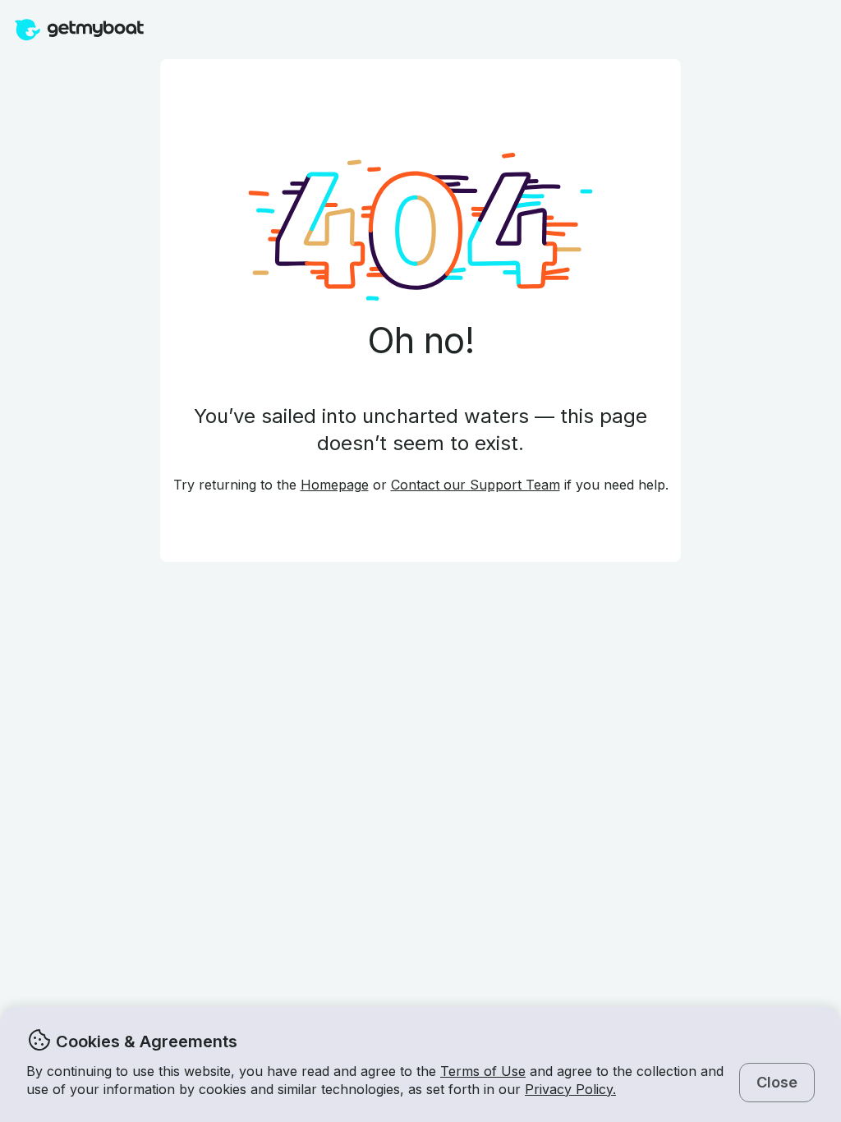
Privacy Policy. (570, 1089)
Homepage (335, 484)
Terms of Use (483, 1071)
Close (776, 1082)
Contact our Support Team (475, 484)
